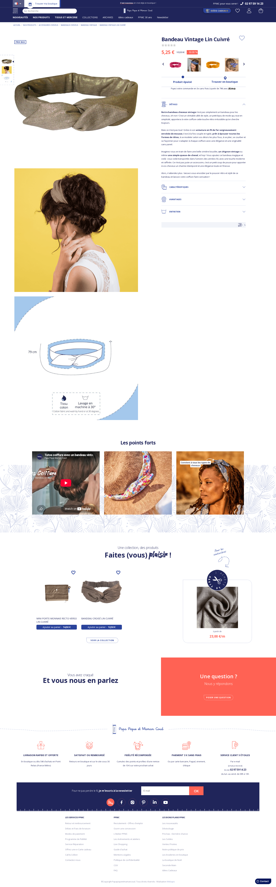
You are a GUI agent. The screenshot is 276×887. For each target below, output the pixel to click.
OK (196, 791)
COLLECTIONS (90, 17)
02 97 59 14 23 (238, 769)
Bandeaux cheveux (69, 25)
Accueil (16, 25)
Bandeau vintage (89, 25)
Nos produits (29, 25)
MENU (15, 13)
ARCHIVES (108, 17)
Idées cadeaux (125, 17)
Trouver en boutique (224, 82)
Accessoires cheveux (48, 25)
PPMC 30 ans (145, 17)
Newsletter (162, 17)
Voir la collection (102, 640)
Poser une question (218, 697)
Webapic (171, 881)
